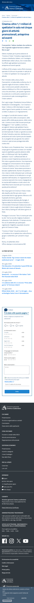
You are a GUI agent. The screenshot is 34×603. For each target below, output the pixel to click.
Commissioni (5, 423)
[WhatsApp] (9, 40)
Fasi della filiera (6, 457)
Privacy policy (6, 569)
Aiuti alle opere (8, 481)
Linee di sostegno (7, 454)
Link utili (4, 468)
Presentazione (6, 418)
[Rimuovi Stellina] (22, 332)
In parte (20, 326)
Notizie (8, 15)
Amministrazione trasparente (12, 513)
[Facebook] (2, 40)
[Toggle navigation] (3, 7)
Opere (5, 478)
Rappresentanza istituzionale (10, 440)
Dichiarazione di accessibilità (10, 559)
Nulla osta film (7, 487)
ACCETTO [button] (24, 598)
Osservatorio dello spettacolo (10, 426)
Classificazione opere (9, 484)
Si (7, 326)
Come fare (5, 466)
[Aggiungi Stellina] (23, 332)
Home (3, 15)
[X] (6, 40)
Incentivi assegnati (7, 451)
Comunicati (14, 15)
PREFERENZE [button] (10, 598)
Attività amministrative (9, 437)
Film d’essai (7, 490)
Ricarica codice (8, 382)
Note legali (5, 566)
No (13, 326)
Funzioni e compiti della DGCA (11, 435)
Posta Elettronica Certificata (10, 508)
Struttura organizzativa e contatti (12, 420)
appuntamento (6, 552)
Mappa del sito (6, 573)
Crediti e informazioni (8, 563)
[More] (13, 40)
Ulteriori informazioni (7, 600)
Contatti (5, 497)
